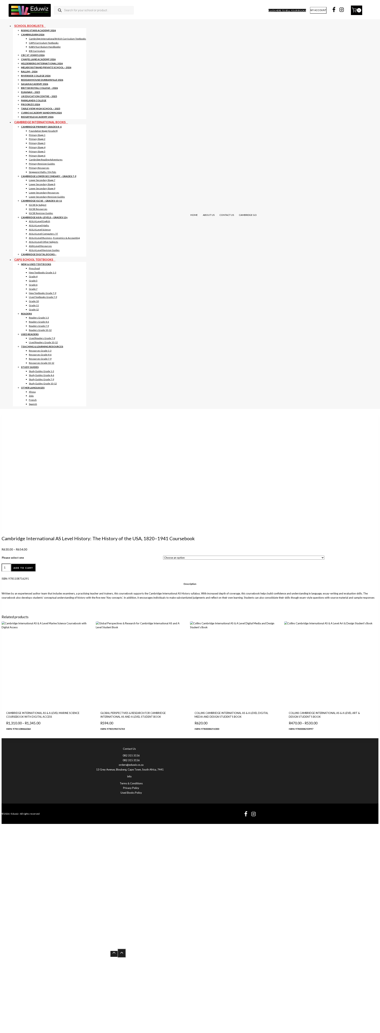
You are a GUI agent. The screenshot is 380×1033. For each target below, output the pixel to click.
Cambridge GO (248, 214)
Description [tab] (190, 583)
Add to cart (23, 568)
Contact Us (226, 214)
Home (194, 214)
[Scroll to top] (114, 954)
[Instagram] (341, 10)
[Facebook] (334, 10)
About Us (209, 214)
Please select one (13, 557)
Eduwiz (15, 813)
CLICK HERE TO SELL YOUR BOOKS (287, 10)
